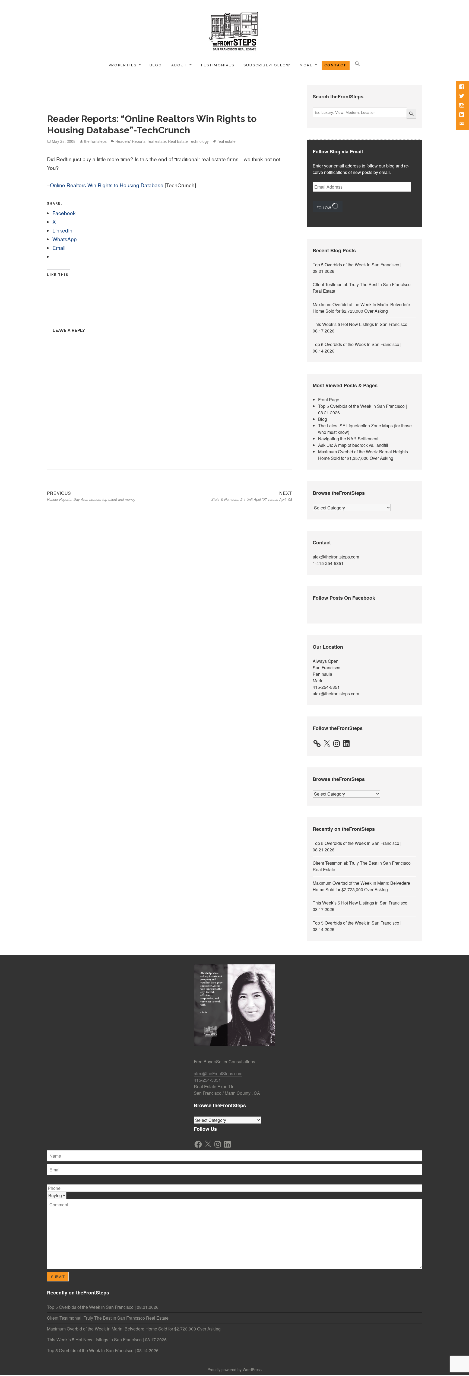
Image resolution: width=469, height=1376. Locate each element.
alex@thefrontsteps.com (336, 557)
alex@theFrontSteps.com (218, 1073)
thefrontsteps (95, 141)
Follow (324, 207)
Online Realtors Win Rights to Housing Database (106, 185)
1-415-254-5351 (328, 563)
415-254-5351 (326, 687)
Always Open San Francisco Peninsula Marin (326, 671)
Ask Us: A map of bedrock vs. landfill (353, 445)
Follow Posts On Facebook (344, 597)
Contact (335, 65)
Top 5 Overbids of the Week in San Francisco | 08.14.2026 (103, 1350)
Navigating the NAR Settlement (348, 438)
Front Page (328, 399)
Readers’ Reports (130, 141)
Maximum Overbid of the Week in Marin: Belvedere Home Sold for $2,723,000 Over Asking (361, 307)
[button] (357, 64)
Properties (123, 65)
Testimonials (217, 65)
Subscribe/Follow (266, 65)
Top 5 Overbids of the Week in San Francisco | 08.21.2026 (103, 1307)
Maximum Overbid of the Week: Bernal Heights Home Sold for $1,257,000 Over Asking (363, 454)
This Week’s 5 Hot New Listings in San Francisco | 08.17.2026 (107, 1339)
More (306, 65)
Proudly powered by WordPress (234, 1369)
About (179, 65)
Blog (156, 65)
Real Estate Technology (188, 141)
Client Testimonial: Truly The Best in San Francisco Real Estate (108, 1318)
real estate (157, 141)
